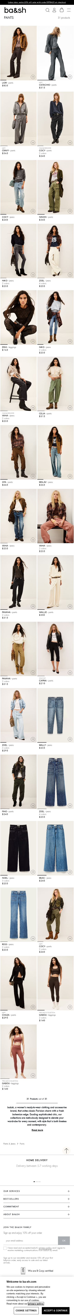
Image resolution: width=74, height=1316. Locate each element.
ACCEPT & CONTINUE (56, 1310)
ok (64, 1241)
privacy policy (45, 1248)
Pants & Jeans (9, 1144)
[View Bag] (61, 10)
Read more (37, 1130)
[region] (37, 1296)
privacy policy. (36, 1303)
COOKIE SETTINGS (26, 1310)
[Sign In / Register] (54, 10)
